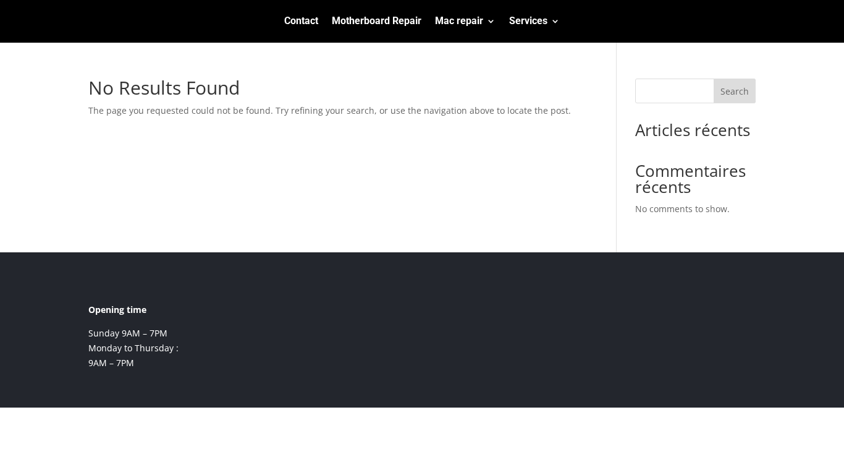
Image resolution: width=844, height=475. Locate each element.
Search (734, 91)
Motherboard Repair (376, 22)
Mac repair (459, 22)
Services (528, 22)
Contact (301, 22)
